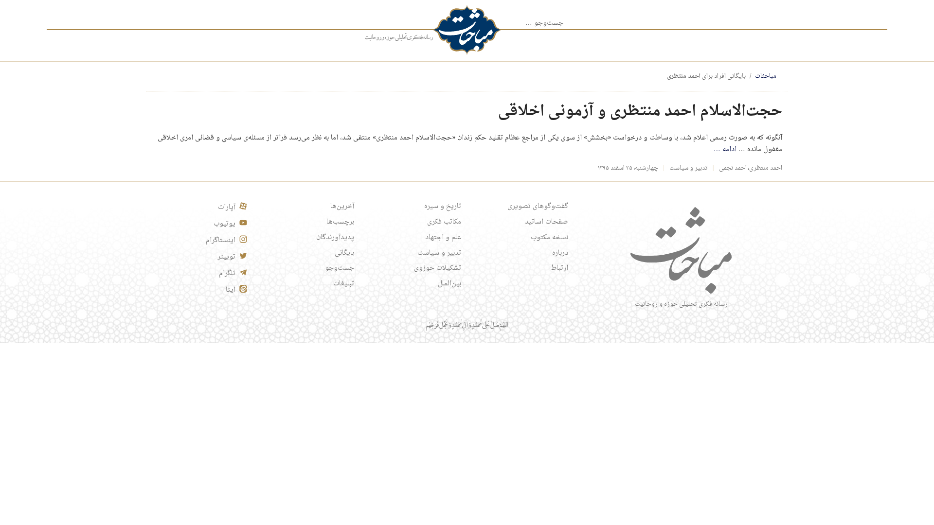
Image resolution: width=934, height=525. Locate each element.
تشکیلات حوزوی (437, 268)
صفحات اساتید (546, 222)
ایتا (230, 290)
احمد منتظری (765, 168)
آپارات (226, 207)
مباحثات (765, 76)
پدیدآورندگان (335, 237)
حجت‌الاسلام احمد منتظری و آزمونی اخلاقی (640, 111)
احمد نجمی (733, 168)
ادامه (725, 149)
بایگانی (344, 253)
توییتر (226, 257)
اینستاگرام (220, 240)
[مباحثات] (467, 30)
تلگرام (227, 273)
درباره (560, 253)
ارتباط (559, 268)
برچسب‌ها (340, 222)
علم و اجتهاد (443, 237)
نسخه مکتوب (549, 237)
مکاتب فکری (444, 222)
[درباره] (399, 37)
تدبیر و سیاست (688, 168)
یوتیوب (224, 224)
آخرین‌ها (342, 206)
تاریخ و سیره (442, 206)
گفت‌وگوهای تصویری (537, 206)
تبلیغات (343, 284)
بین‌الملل (449, 284)
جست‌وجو (339, 268)
